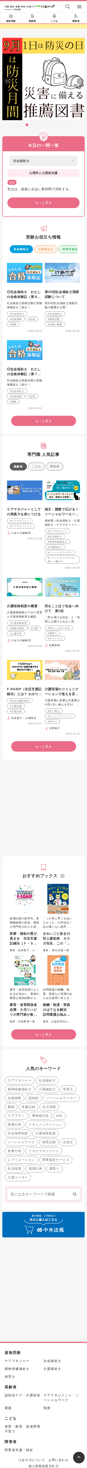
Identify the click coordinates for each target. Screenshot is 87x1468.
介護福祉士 (45, 249)
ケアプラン (16, 1115)
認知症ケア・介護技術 (22, 1395)
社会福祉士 (21, 249)
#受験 (13, 324)
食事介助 (14, 1151)
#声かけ (52, 721)
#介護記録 (16, 706)
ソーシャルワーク (21, 1142)
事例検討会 (40, 1115)
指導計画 (35, 1168)
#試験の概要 (55, 324)
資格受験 (11, 21)
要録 (11, 1107)
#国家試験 (54, 319)
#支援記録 (16, 711)
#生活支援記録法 (19, 700)
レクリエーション (21, 1160)
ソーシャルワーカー (61, 1098)
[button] (21, 124)
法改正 (68, 1142)
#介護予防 (16, 633)
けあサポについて (32, 1460)
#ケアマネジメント (21, 526)
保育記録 (49, 1142)
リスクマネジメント (44, 1151)
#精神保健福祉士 (57, 542)
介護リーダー (18, 1177)
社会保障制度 (18, 1133)
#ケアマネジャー (19, 521)
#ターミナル (55, 638)
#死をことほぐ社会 (59, 628)
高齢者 (32, 21)
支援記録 (28, 1107)
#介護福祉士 (55, 547)
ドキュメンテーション (46, 1124)
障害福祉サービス (56, 1160)
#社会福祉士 (17, 313)
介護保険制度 (45, 1133)
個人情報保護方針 (42, 1466)
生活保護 (14, 1168)
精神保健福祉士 (20, 1089)
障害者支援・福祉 (19, 1450)
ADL (59, 1115)
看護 (8, 1408)
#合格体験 (16, 319)
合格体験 (14, 1098)
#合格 (32, 319)
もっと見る (43, 202)
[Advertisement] (43, 807)
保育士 (68, 1089)
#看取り (52, 633)
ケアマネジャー (20, 1080)
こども (54, 21)
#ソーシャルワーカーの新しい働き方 (61, 560)
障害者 (76, 21)
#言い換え (54, 711)
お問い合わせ (58, 1460)
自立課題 (49, 1107)
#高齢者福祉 (17, 628)
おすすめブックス (40, 875)
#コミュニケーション (60, 716)
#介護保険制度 (18, 623)
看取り (54, 1168)
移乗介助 (14, 1124)
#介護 (34, 628)
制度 (47, 1408)
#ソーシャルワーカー (60, 552)
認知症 (34, 1098)
